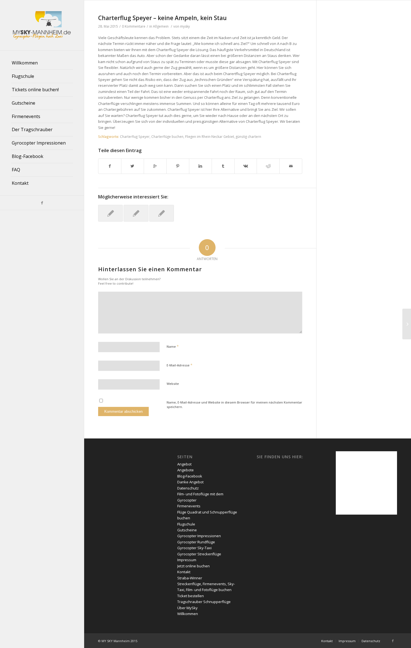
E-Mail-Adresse (179, 365)
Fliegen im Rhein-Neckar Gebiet (209, 136)
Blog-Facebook (189, 476)
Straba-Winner (189, 577)
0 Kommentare (133, 26)
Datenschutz (188, 488)
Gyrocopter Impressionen (199, 535)
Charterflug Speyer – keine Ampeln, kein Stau (162, 18)
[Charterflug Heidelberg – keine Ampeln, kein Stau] (136, 213)
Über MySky (187, 607)
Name (173, 346)
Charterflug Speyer (135, 136)
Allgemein (161, 26)
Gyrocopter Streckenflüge (199, 553)
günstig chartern (248, 136)
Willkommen (187, 613)
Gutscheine (187, 529)
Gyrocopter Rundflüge (196, 541)
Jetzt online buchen (193, 565)
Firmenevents (188, 505)
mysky (185, 26)
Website (173, 383)
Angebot (184, 464)
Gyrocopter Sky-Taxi (194, 547)
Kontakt (183, 571)
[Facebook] (42, 203)
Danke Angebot (190, 481)
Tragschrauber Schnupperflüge (204, 601)
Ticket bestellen (190, 595)
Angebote (185, 469)
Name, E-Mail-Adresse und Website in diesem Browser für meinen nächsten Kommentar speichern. (234, 404)
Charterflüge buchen (167, 136)
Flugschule (186, 524)
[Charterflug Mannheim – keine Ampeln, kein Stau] (110, 213)
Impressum (186, 559)
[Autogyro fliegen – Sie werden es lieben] (161, 213)
